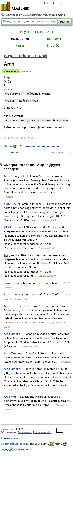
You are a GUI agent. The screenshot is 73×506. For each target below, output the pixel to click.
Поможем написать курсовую (40, 146)
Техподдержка (25, 432)
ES (60, 3)
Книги (20, 45)
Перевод (27, 71)
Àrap (7, 294)
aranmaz (15, 152)
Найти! (64, 21)
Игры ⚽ (53, 45)
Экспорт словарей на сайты (15, 444)
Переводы (53, 38)
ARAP (7, 227)
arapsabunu (58, 152)
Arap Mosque (13, 353)
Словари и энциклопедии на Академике (33, 14)
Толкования (20, 38)
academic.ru (15, 6)
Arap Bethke (12, 333)
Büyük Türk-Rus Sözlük (36, 32)
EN (46, 3)
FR (67, 3)
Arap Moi (10, 396)
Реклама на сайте (42, 432)
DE (53, 3)
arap (7, 203)
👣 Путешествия (9, 438)
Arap (7, 176)
